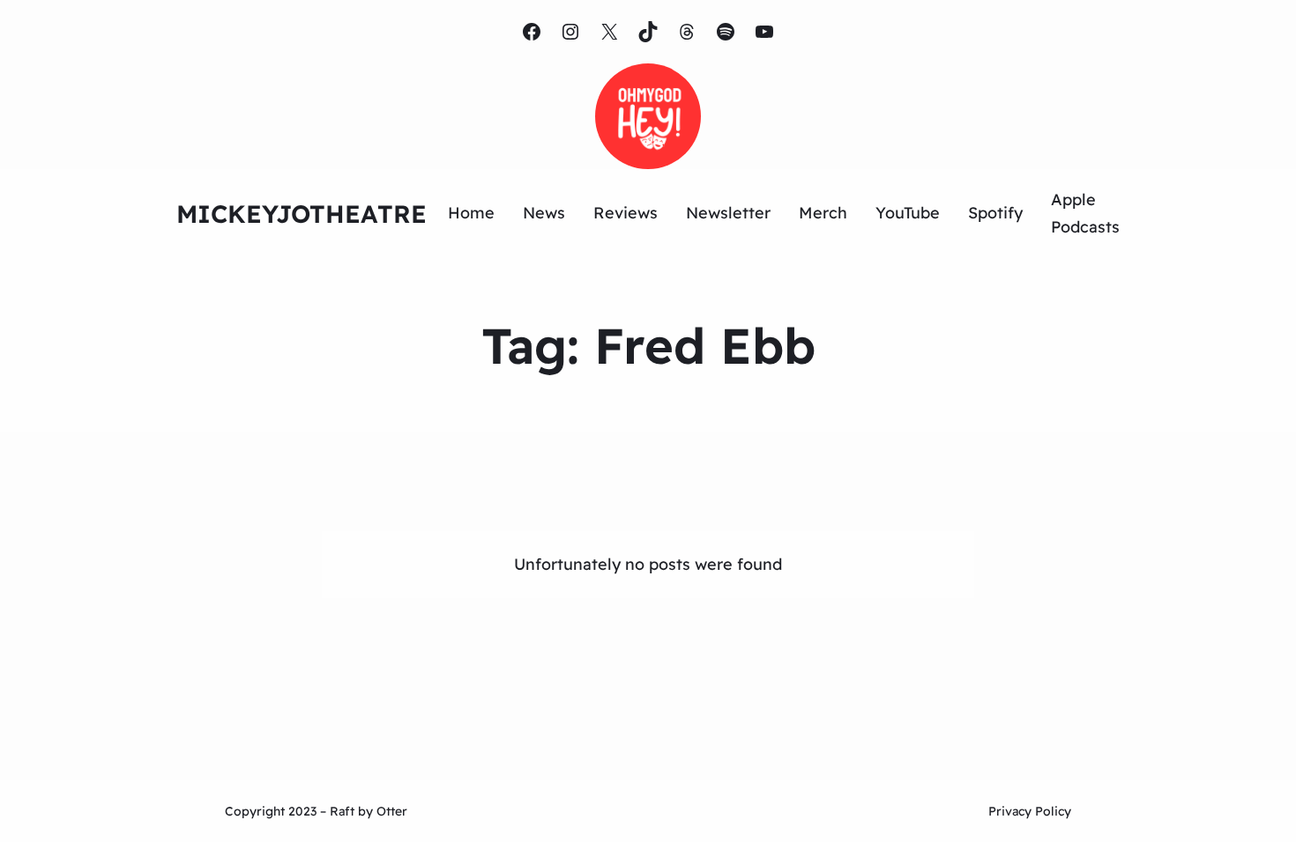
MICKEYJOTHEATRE (301, 213)
